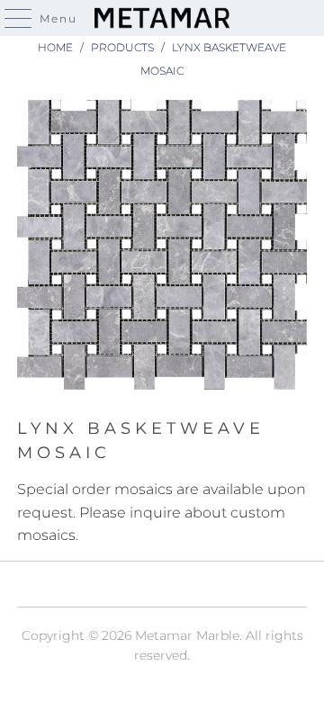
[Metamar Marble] (162, 18)
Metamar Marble (187, 635)
